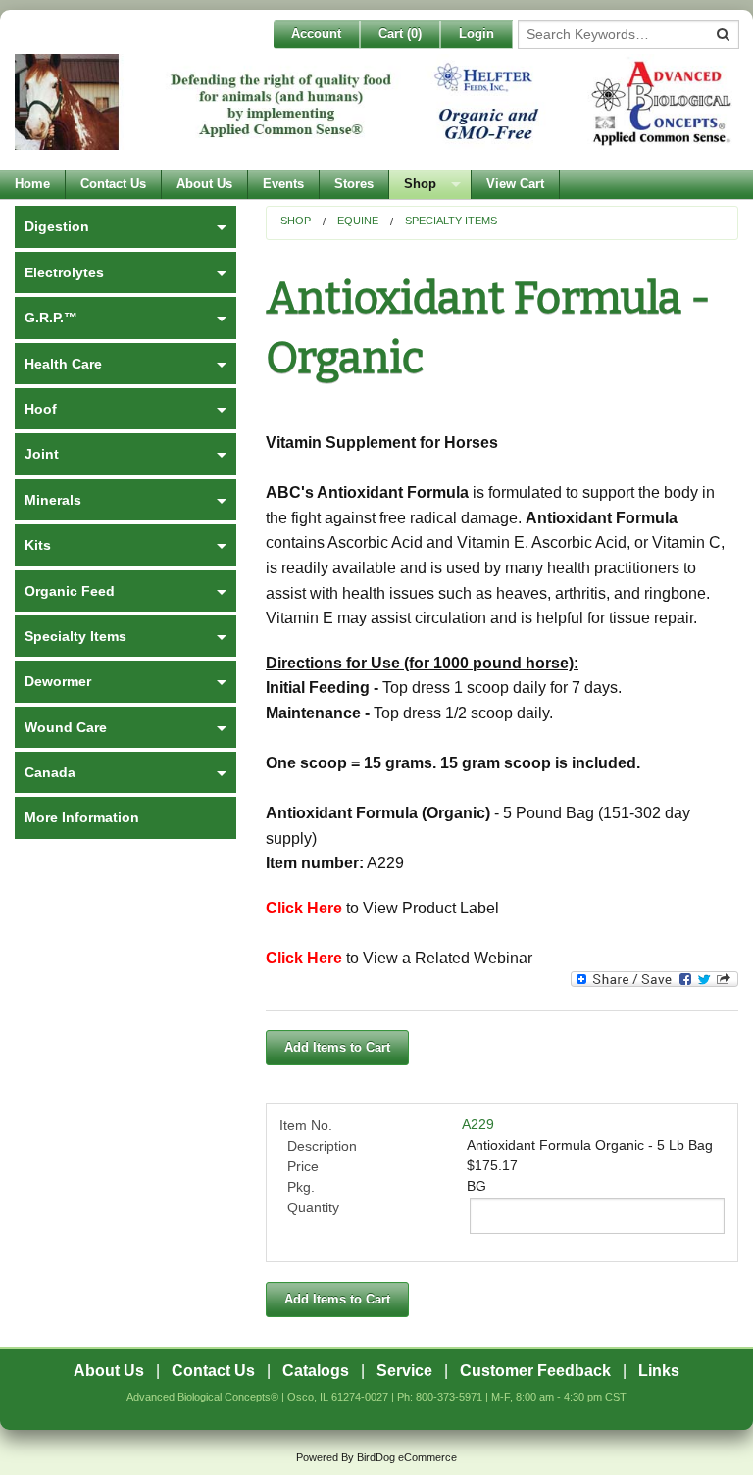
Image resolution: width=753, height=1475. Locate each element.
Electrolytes (64, 272)
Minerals (53, 500)
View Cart (515, 183)
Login (476, 33)
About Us (204, 183)
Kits (38, 545)
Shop (420, 183)
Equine (357, 220)
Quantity (313, 1207)
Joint (42, 454)
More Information (82, 817)
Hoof (41, 409)
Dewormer (58, 681)
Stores (354, 183)
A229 (478, 1124)
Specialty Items (451, 220)
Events (283, 183)
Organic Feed (70, 591)
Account (316, 33)
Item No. (305, 1125)
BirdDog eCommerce (407, 1457)
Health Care (63, 363)
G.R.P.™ (51, 317)
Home (32, 183)
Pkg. (301, 1187)
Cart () (400, 33)
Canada (50, 772)
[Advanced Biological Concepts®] (376, 112)
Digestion (57, 226)
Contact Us (113, 183)
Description (322, 1146)
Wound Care (66, 727)
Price (303, 1166)
